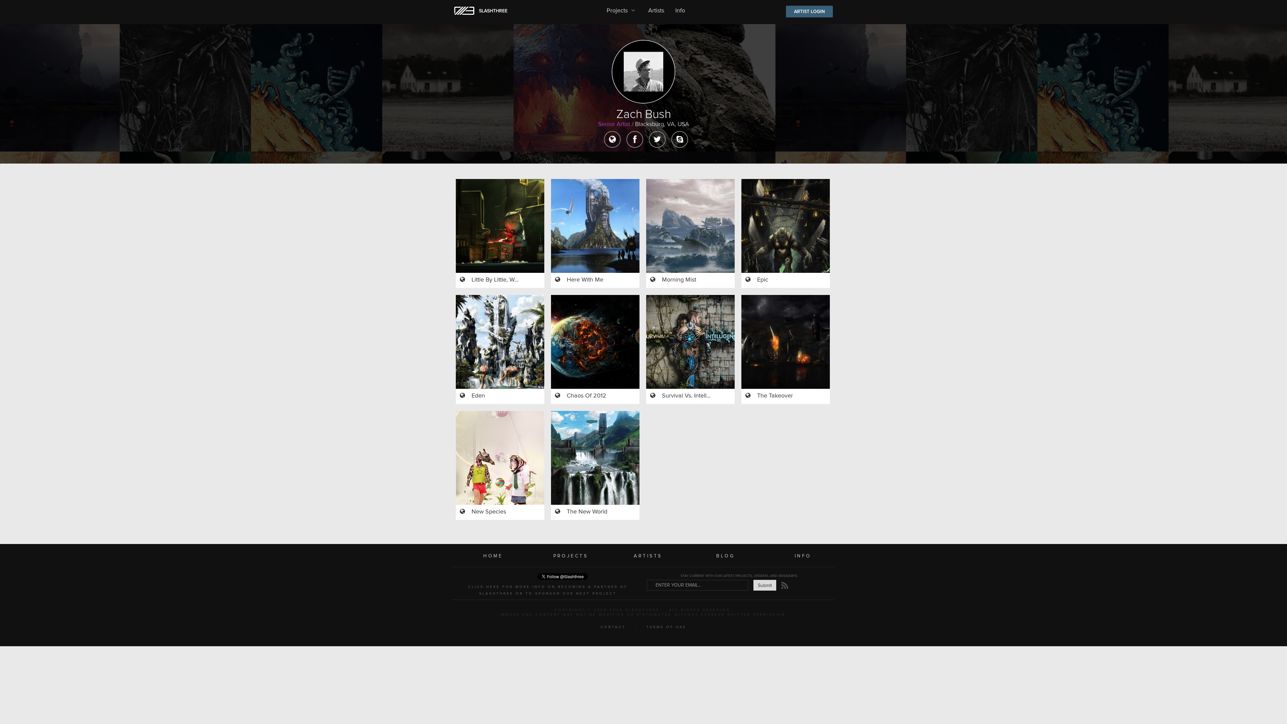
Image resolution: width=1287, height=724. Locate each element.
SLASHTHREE (493, 11)
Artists (656, 11)
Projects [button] (618, 11)
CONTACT (613, 627)
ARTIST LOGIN (809, 11)
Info (680, 11)
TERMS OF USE (666, 627)
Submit (765, 585)
